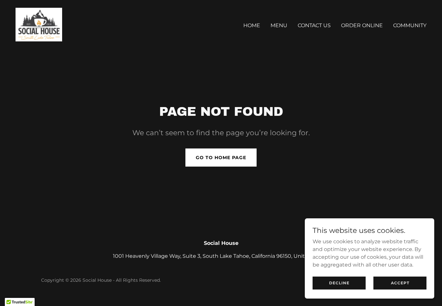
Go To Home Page (221, 157)
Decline (339, 282)
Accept (400, 282)
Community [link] (409, 25)
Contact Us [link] (314, 25)
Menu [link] (279, 25)
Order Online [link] (362, 25)
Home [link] (251, 25)
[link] (39, 24)
